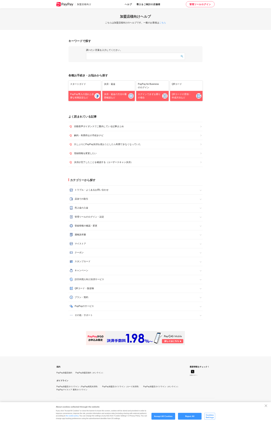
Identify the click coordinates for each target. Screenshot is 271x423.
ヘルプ (128, 4)
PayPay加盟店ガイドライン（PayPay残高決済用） (77, 386)
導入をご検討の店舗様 (148, 4)
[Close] (266, 405)
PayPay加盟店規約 (64, 373)
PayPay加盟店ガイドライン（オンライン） (161, 386)
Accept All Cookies (163, 416)
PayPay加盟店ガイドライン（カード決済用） (121, 386)
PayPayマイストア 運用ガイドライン (71, 390)
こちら (162, 22)
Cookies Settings (210, 416)
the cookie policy (72, 416)
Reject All (189, 416)
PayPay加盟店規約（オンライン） (90, 373)
